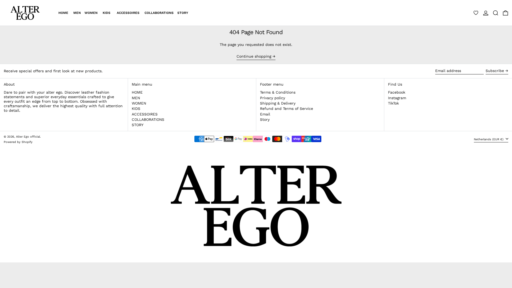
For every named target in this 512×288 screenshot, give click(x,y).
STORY (137, 125)
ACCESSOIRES (145, 114)
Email (265, 114)
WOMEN (139, 103)
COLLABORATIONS (148, 119)
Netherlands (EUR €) (489, 139)
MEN (136, 98)
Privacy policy (272, 98)
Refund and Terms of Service (286, 108)
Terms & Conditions (277, 92)
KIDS (136, 108)
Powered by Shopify (18, 142)
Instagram (397, 98)
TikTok (393, 103)
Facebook (396, 92)
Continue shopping (254, 56)
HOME (137, 92)
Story (265, 119)
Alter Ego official (28, 136)
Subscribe (495, 71)
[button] (495, 13)
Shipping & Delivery (277, 103)
